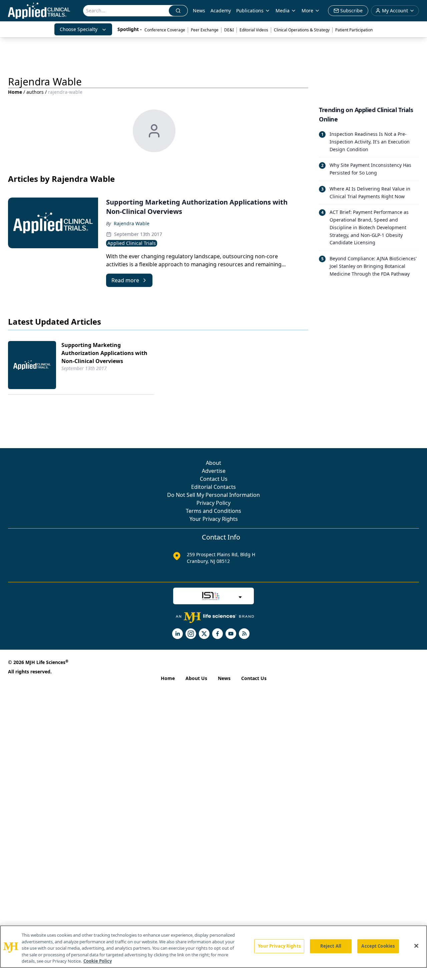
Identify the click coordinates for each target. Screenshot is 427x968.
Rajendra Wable (131, 223)
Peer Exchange (205, 30)
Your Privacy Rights (213, 519)
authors (35, 92)
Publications (250, 10)
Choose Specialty (78, 29)
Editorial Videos (254, 30)
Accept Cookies (378, 946)
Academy (220, 10)
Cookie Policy (97, 961)
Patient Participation (354, 30)
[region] (213, 946)
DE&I (229, 30)
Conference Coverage (164, 30)
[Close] (416, 946)
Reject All (330, 946)
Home (15, 92)
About (213, 462)
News (199, 10)
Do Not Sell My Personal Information (213, 495)
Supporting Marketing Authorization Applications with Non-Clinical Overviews (104, 353)
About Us (196, 678)
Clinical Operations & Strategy (302, 30)
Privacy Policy (213, 503)
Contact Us (214, 478)
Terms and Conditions (213, 511)
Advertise (214, 470)
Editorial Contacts (213, 487)
